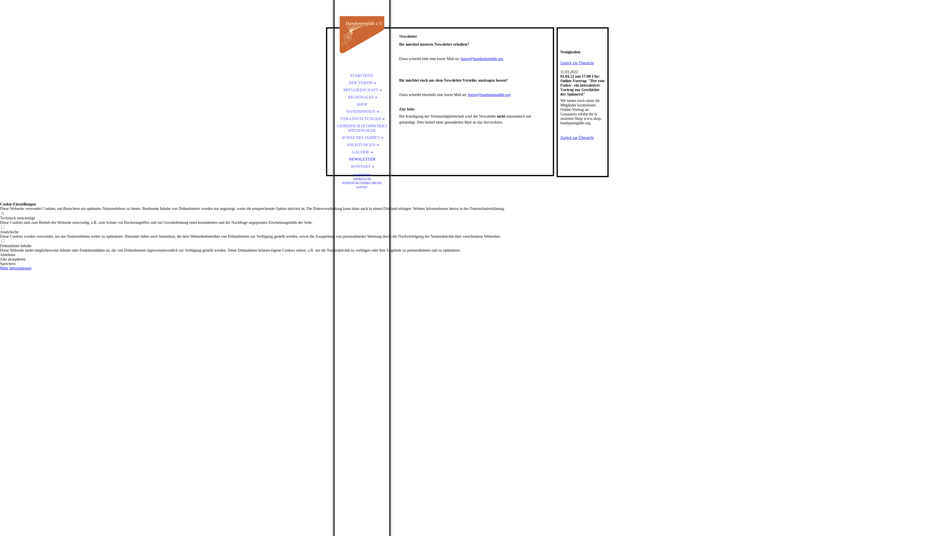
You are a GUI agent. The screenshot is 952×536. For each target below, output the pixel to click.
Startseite (362, 75)
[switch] (2, 213)
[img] (362, 34)
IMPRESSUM (362, 179)
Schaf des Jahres (361, 137)
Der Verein (361, 83)
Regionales (361, 97)
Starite (362, 175)
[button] (252, 255)
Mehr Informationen (15, 268)
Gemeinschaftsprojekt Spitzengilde (362, 128)
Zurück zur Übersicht (577, 63)
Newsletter (362, 159)
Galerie (360, 152)
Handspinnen (360, 111)
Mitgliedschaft (360, 90)
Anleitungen (360, 145)
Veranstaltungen (360, 119)
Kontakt (361, 166)
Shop (362, 104)
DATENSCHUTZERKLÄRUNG (362, 183)
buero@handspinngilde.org (482, 59)
